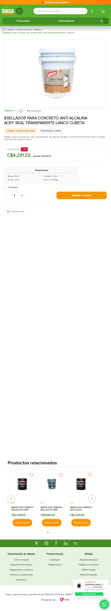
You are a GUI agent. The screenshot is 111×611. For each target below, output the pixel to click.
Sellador (37, 29)
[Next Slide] (106, 21)
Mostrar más (55, 264)
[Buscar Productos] (83, 11)
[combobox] (56, 11)
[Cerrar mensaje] (105, 588)
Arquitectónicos (24, 29)
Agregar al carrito (89, 594)
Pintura (11, 29)
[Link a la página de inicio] (3, 29)
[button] (15, 211)
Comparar (13, 187)
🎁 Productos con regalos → (55, 2)
